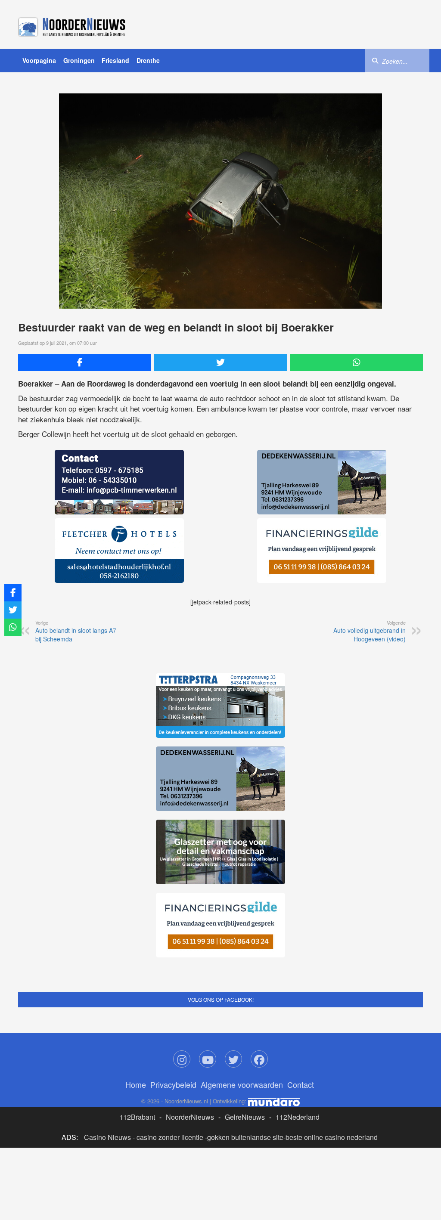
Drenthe (148, 60)
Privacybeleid (173, 1084)
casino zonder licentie (170, 1137)
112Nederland (298, 1117)
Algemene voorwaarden (242, 1084)
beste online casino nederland (332, 1137)
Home (135, 1084)
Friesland (115, 60)
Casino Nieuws (107, 1137)
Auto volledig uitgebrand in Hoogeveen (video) (369, 631)
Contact (300, 1084)
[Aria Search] (375, 60)
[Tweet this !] (220, 362)
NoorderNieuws (190, 1117)
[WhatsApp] (356, 362)
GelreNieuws (245, 1117)
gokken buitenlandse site (245, 1137)
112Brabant (137, 1117)
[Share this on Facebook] (84, 362)
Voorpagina (39, 60)
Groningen (79, 60)
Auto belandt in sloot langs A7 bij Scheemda (75, 631)
